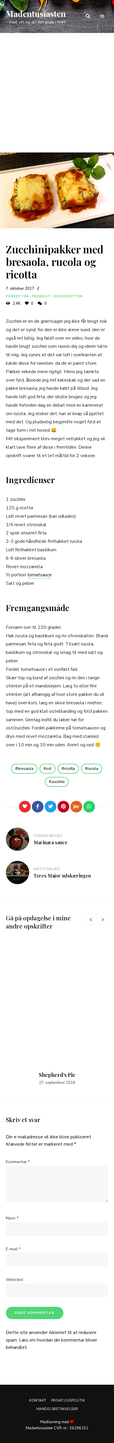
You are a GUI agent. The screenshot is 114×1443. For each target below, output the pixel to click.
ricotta (69, 768)
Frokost (41, 296)
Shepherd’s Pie (57, 1074)
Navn (12, 1218)
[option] (57, 1013)
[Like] (25, 806)
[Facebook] (38, 806)
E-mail (13, 1249)
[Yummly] (76, 806)
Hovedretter (68, 296)
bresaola (25, 768)
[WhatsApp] (89, 806)
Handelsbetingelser (57, 1409)
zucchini (58, 781)
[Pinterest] (63, 806)
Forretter (17, 296)
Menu (102, 16)
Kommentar (18, 1162)
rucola (92, 768)
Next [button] (102, 919)
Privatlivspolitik (68, 1400)
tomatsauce (39, 575)
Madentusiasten (36, 14)
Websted (14, 1279)
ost (48, 768)
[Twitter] (50, 806)
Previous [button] (90, 919)
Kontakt (37, 1400)
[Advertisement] (57, 93)
